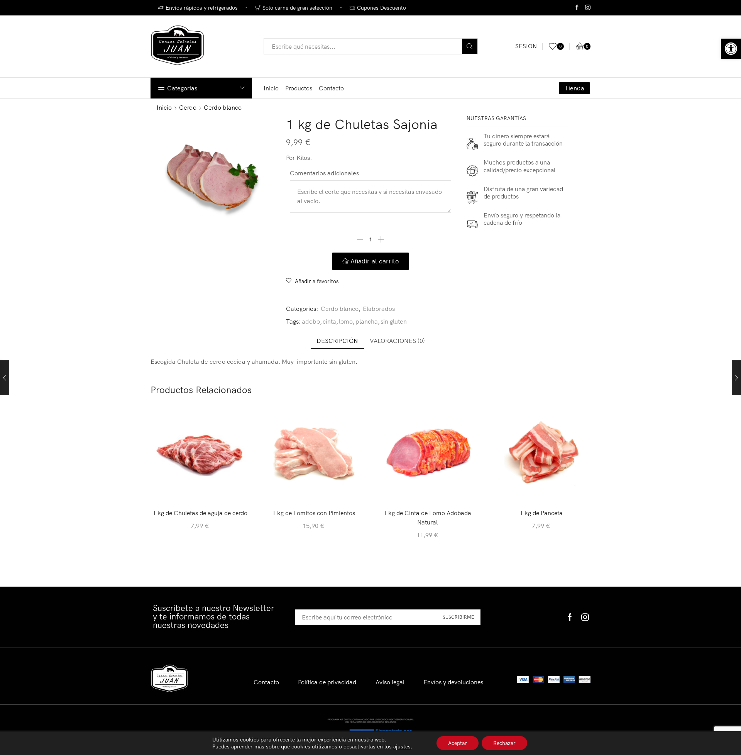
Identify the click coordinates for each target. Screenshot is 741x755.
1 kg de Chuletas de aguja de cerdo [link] (199, 513)
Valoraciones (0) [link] (397, 340)
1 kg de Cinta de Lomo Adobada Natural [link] (427, 517)
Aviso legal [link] (390, 682)
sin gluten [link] (394, 321)
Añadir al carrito (374, 261)
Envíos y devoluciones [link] (453, 682)
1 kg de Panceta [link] (541, 513)
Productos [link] (298, 88)
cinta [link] (329, 321)
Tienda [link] (574, 88)
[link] (731, 49)
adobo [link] (311, 321)
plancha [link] (366, 321)
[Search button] (469, 46)
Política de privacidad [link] (327, 682)
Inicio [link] (271, 88)
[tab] (337, 340)
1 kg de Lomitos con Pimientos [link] (313, 513)
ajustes (402, 746)
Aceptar (457, 743)
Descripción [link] (337, 340)
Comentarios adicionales (324, 173)
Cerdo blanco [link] (223, 107)
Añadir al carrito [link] (200, 490)
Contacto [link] (331, 88)
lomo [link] (346, 321)
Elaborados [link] (379, 308)
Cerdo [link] (187, 107)
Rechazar (504, 743)
